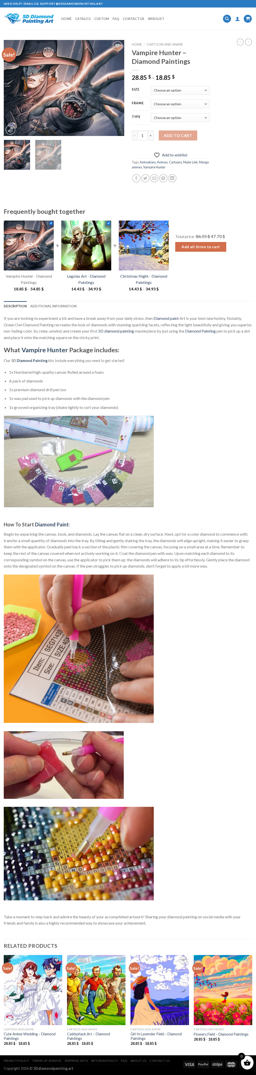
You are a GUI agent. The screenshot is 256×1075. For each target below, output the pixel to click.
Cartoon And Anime (164, 44)
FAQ (115, 19)
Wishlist (156, 19)
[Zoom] (10, 130)
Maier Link (190, 162)
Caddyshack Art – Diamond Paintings (88, 1036)
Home (66, 19)
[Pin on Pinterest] (163, 178)
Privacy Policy (16, 1061)
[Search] (227, 19)
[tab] (15, 306)
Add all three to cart (201, 246)
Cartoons (175, 162)
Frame (138, 103)
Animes (162, 162)
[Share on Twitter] (145, 178)
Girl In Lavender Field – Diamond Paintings (156, 1036)
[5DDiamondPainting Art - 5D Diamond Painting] (29, 18)
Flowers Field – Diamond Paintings (221, 1034)
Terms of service (47, 1061)
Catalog (83, 19)
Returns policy (104, 1061)
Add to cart (178, 135)
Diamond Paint (52, 524)
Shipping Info (76, 1061)
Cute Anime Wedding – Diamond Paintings (30, 1036)
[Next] (115, 88)
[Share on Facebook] (136, 178)
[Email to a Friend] (154, 178)
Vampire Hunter (154, 167)
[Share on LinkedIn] (172, 178)
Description (15, 306)
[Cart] (248, 19)
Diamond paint (166, 318)
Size (136, 89)
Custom (101, 19)
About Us (138, 1061)
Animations (148, 162)
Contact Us (133, 19)
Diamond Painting (200, 331)
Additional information (53, 306)
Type (136, 117)
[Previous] (12, 88)
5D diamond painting (116, 331)
